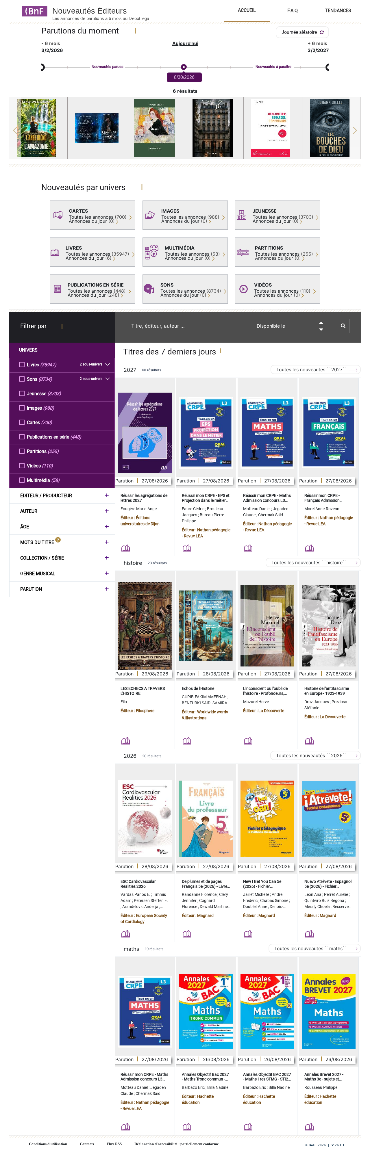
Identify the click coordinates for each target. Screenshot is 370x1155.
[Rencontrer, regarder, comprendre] (273, 128)
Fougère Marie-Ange (139, 508)
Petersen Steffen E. (151, 900)
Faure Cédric (193, 508)
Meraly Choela (317, 906)
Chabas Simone (274, 900)
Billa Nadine (217, 1087)
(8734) (45, 379)
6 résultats (185, 91)
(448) (75, 437)
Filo (124, 701)
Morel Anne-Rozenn (321, 508)
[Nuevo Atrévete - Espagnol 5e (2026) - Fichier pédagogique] (329, 818)
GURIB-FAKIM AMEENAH (204, 697)
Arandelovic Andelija (140, 906)
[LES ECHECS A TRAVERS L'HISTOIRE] (145, 625)
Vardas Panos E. (136, 894)
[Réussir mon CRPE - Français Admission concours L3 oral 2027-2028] (329, 432)
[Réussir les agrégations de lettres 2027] (145, 433)
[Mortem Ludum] (97, 128)
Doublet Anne (255, 906)
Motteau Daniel (257, 508)
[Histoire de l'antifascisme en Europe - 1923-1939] (329, 626)
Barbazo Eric (194, 1087)
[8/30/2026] (183, 67)
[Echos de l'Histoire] (206, 626)
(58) (55, 480)
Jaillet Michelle (256, 894)
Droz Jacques (317, 701)
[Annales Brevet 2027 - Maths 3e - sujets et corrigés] (329, 1011)
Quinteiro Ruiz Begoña (324, 900)
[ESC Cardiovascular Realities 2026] (145, 818)
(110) (47, 466)
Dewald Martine (214, 906)
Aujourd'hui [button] (185, 43)
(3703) (54, 393)
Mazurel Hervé (256, 701)
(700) (46, 422)
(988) (48, 408)
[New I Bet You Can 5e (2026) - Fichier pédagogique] (267, 819)
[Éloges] (155, 128)
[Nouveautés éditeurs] (106, 11)
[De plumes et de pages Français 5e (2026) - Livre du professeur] (206, 819)
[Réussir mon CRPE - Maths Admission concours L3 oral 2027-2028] (267, 433)
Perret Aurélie (336, 894)
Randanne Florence (199, 894)
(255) (53, 451)
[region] (185, 130)
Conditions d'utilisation (48, 1144)
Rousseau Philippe (320, 1087)
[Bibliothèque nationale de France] (33, 11)
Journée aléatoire (300, 32)
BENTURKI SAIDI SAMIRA (204, 703)
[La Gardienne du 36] (214, 128)
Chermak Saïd (270, 514)
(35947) (48, 364)
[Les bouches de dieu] (331, 128)
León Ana (313, 894)
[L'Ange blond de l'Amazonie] (38, 128)
